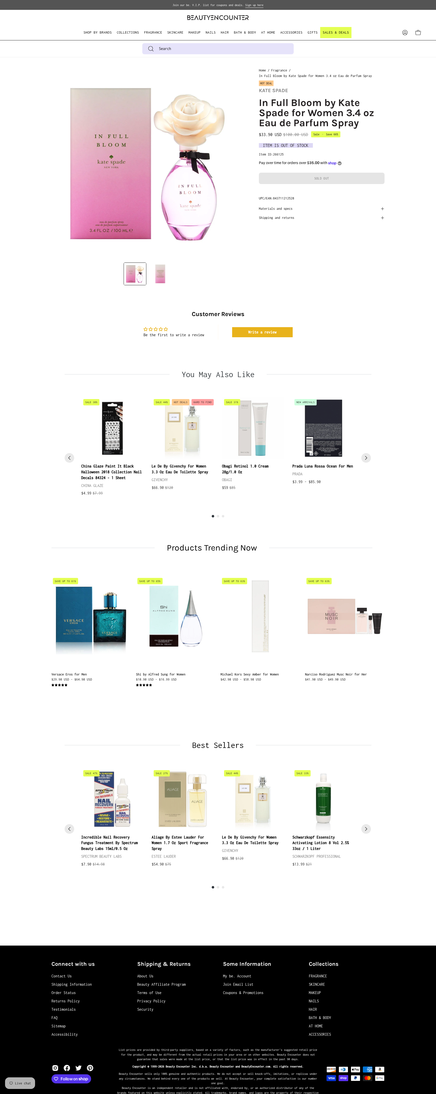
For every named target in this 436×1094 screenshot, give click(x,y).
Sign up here (254, 5)
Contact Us (61, 976)
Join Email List (238, 984)
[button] (128, 32)
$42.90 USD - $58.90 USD (241, 679)
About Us (145, 976)
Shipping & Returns (164, 964)
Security (145, 1009)
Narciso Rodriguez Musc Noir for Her (336, 674)
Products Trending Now (212, 547)
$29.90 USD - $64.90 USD (71, 679)
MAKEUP (315, 993)
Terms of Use (149, 993)
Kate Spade (273, 90)
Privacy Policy (151, 1001)
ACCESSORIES (320, 1034)
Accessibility (64, 1034)
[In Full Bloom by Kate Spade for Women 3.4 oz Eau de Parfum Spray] (135, 274)
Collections (324, 964)
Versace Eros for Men (69, 674)
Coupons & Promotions (243, 993)
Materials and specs (275, 209)
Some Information (247, 964)
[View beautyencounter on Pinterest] (90, 1068)
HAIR (313, 1009)
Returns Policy (65, 1001)
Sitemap (58, 1026)
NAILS (314, 1001)
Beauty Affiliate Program (161, 984)
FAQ (54, 1017)
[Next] (366, 458)
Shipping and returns (276, 218)
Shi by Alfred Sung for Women (160, 674)
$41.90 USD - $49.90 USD (325, 679)
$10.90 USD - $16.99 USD (156, 679)
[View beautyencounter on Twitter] (78, 1068)
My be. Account (237, 976)
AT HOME (316, 1026)
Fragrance (279, 70)
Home (262, 70)
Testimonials (63, 1009)
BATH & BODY (320, 1017)
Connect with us (73, 964)
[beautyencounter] (218, 17)
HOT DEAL (266, 83)
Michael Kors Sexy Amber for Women (250, 674)
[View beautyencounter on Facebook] (67, 1068)
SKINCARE (317, 984)
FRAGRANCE (318, 976)
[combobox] (218, 48)
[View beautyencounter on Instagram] (55, 1068)
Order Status (63, 993)
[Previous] (69, 458)
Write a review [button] (262, 332)
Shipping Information (71, 984)
